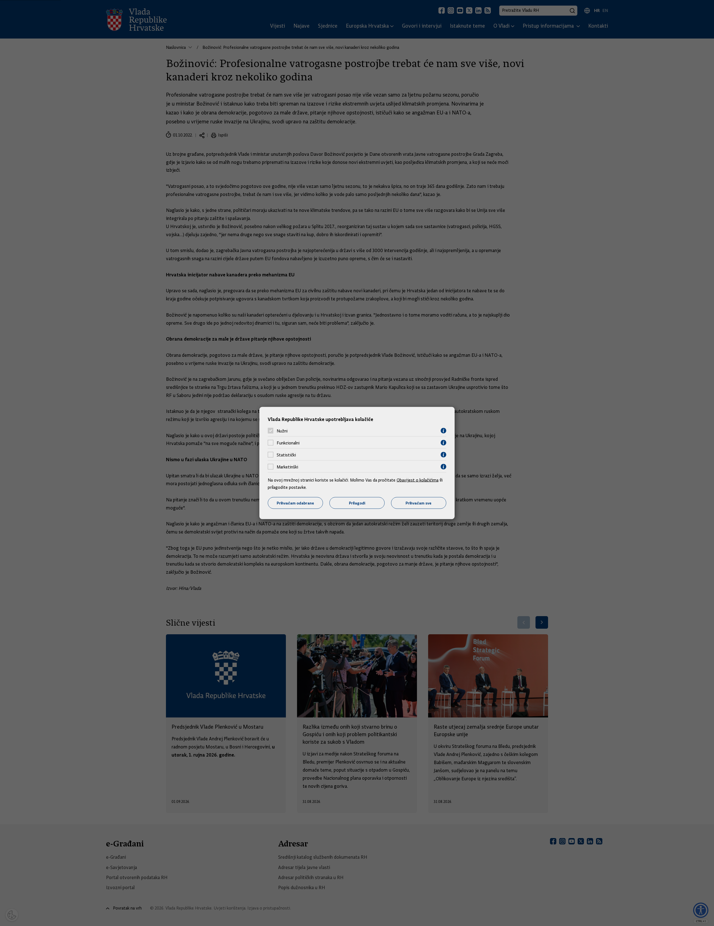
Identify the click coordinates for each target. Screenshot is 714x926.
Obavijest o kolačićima (417, 480)
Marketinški (287, 466)
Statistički (286, 454)
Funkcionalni (288, 442)
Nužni (282, 430)
